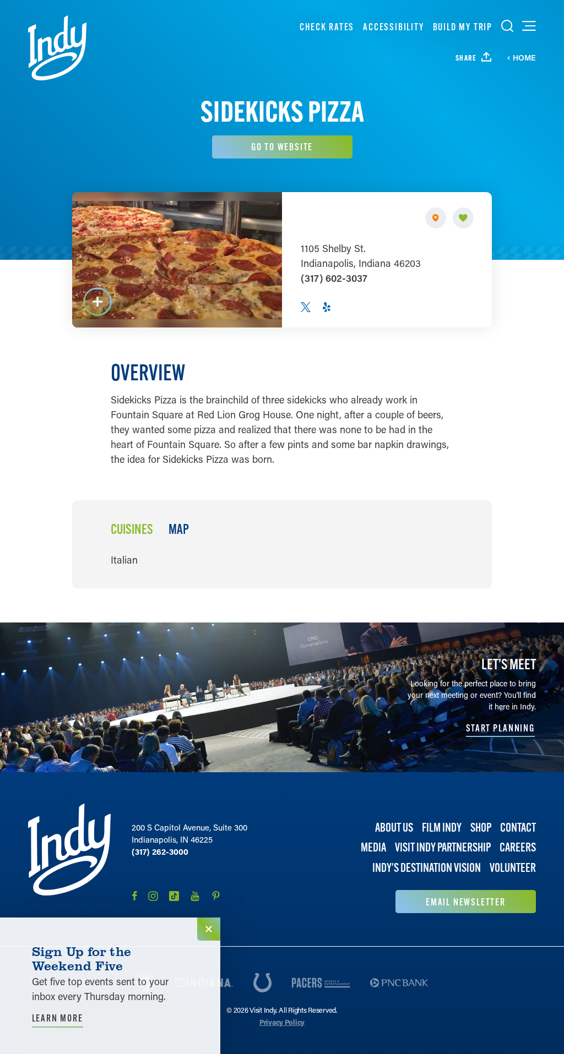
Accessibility (393, 26)
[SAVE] (463, 217)
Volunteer (513, 867)
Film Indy (442, 827)
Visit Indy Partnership (443, 847)
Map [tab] (179, 529)
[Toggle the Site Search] (507, 26)
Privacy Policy (282, 1021)
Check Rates (327, 26)
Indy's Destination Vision (426, 867)
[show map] (435, 217)
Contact (518, 827)
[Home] (57, 47)
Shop (480, 827)
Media (373, 847)
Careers (518, 847)
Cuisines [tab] (132, 529)
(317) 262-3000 (160, 851)
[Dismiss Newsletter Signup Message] (208, 929)
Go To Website (282, 146)
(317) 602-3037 (334, 278)
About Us (394, 827)
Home (524, 58)
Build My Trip (462, 26)
